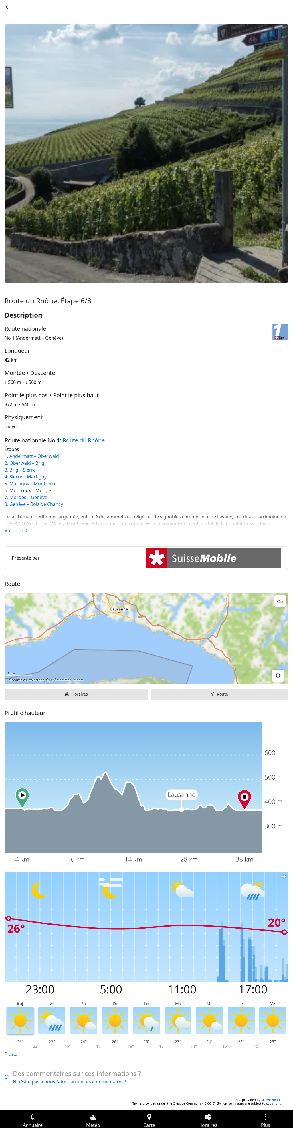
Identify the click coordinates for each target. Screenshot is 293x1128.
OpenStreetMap (59, 679)
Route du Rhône (84, 440)
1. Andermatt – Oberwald (32, 456)
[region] (146, 638)
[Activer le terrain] (280, 601)
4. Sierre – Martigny (26, 477)
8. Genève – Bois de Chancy (34, 504)
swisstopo (36, 679)
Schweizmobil (271, 1099)
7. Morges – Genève (26, 497)
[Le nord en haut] (262, 676)
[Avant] (7, 7)
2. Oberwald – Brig (24, 463)
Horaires (80, 694)
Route (222, 694)
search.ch (19, 679)
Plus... (11, 1054)
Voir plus (14, 530)
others (78, 679)
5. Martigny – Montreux (30, 483)
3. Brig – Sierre (20, 470)
